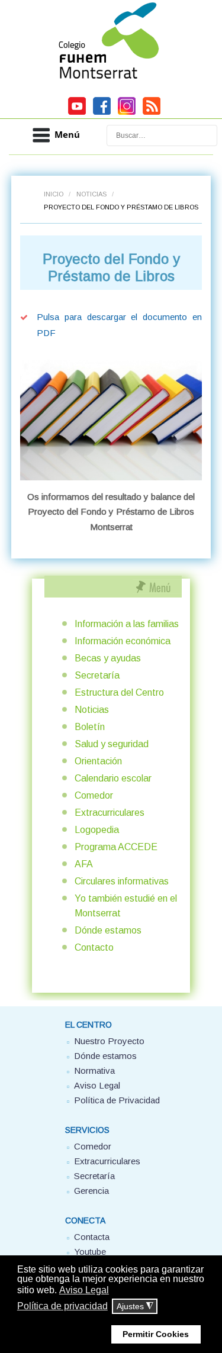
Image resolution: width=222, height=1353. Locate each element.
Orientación (98, 761)
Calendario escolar (113, 778)
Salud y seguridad (112, 744)
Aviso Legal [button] (84, 1290)
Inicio (53, 194)
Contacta (92, 1237)
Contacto (94, 947)
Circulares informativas (122, 881)
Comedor (94, 795)
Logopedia (97, 830)
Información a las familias (127, 624)
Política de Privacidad (117, 1100)
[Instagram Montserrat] (126, 113)
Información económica (122, 641)
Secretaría (97, 675)
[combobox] (162, 135)
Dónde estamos (108, 930)
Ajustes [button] (135, 1307)
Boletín (90, 727)
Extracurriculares (109, 813)
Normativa (94, 1070)
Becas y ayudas (108, 658)
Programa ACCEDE (116, 847)
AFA (84, 864)
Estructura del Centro (119, 692)
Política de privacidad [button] (62, 1306)
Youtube (90, 1252)
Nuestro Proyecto (109, 1041)
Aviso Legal (97, 1085)
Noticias (91, 194)
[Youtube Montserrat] (76, 113)
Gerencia (91, 1191)
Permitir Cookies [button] (156, 1334)
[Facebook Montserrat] (101, 113)
